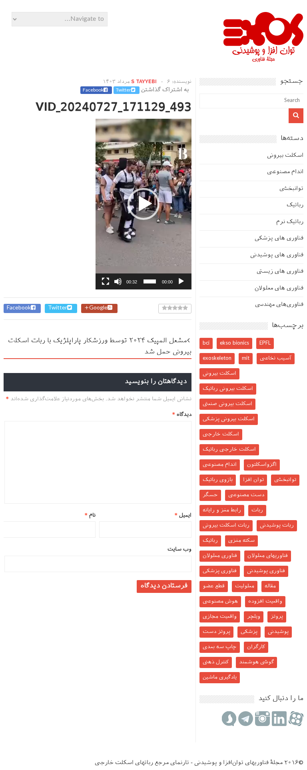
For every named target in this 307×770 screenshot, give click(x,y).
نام (90, 515)
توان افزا (253, 480)
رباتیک (295, 205)
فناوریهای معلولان (267, 556)
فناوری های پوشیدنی (276, 255)
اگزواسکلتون (262, 464)
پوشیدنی (278, 631)
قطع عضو (214, 586)
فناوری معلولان (220, 556)
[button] (143, 204)
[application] (143, 204)
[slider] (150, 281)
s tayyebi (144, 82)
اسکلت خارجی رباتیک (229, 449)
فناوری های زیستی (280, 271)
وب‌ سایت (179, 549)
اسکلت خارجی (221, 434)
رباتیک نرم (289, 222)
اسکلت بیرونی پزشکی (229, 419)
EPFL (265, 343)
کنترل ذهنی (216, 662)
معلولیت (244, 586)
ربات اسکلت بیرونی (226, 525)
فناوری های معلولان (279, 288)
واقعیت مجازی (220, 616)
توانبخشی (291, 189)
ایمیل (183, 515)
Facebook (93, 90)
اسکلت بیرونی (285, 156)
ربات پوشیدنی (277, 525)
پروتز (277, 616)
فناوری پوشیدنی (266, 571)
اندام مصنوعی (285, 172)
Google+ (96, 308)
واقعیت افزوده (265, 601)
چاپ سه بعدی (220, 647)
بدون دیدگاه (170, 98)
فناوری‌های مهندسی (279, 305)
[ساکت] (118, 281)
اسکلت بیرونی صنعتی (227, 404)
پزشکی (249, 631)
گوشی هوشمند (256, 662)
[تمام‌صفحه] (106, 281)
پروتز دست (216, 631)
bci (206, 343)
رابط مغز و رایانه (222, 510)
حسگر (210, 495)
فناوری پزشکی (220, 571)
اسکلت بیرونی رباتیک (228, 388)
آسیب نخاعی (275, 358)
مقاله (270, 586)
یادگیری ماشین (220, 677)
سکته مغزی (241, 540)
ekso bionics (234, 343)
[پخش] (181, 281)
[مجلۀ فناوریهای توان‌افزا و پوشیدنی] (263, 59)
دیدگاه (181, 414)
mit (245, 358)
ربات (257, 510)
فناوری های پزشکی (279, 238)
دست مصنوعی (246, 495)
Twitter (123, 90)
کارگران (256, 647)
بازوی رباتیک (218, 480)
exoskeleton (217, 358)
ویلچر (253, 616)
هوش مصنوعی (220, 601)
